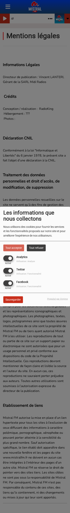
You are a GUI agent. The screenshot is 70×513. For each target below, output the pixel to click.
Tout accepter (13, 247)
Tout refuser (36, 247)
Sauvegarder (13, 299)
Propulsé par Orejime (57, 299)
